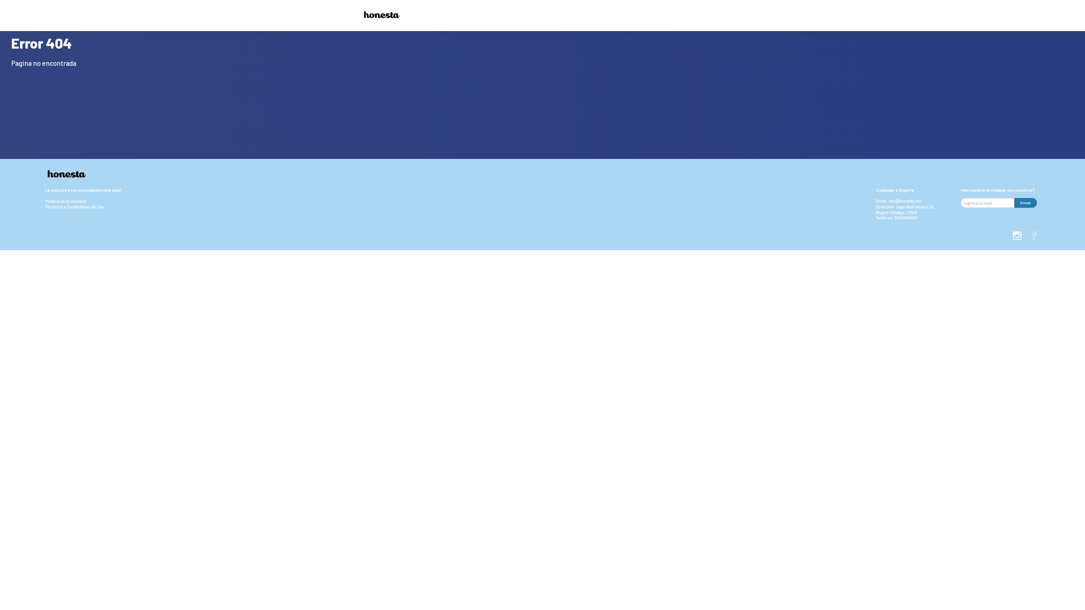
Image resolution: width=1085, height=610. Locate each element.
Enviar (1025, 202)
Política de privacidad (65, 201)
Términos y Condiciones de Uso (74, 207)
